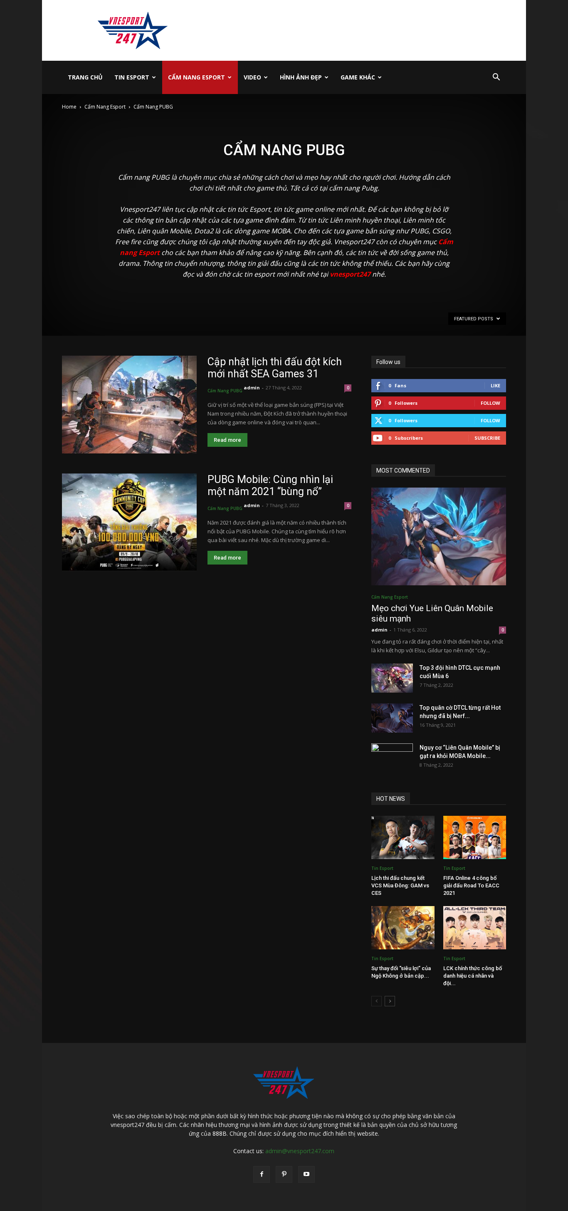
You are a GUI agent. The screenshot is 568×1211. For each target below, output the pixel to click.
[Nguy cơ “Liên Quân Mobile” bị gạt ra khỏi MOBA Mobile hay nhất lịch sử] (392, 758)
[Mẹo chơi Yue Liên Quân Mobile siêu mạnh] (438, 536)
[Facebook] (261, 1174)
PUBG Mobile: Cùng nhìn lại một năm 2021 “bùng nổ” (270, 485)
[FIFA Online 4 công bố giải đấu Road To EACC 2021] (474, 837)
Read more (227, 440)
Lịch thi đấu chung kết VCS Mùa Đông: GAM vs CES (400, 885)
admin (252, 387)
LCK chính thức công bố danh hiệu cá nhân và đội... (472, 975)
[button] (496, 78)
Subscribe (487, 438)
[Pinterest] (284, 1174)
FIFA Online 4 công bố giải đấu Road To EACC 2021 (471, 885)
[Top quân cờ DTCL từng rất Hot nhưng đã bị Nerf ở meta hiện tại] (392, 718)
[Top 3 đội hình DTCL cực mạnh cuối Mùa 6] (392, 678)
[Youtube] (306, 1174)
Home (69, 106)
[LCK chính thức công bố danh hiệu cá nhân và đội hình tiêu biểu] (474, 927)
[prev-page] (376, 1001)
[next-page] (390, 1001)
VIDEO (252, 77)
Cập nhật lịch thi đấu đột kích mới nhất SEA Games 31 (274, 368)
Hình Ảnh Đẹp (301, 77)
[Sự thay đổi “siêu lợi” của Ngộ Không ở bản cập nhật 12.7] (403, 927)
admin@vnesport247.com (299, 1151)
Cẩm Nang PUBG (224, 391)
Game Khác (358, 77)
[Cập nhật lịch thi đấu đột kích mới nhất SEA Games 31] (129, 404)
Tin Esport (131, 77)
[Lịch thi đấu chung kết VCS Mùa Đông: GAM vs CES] (403, 837)
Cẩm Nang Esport (196, 77)
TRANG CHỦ (85, 77)
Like (495, 385)
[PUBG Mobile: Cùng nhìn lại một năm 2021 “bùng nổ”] (129, 522)
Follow (490, 403)
